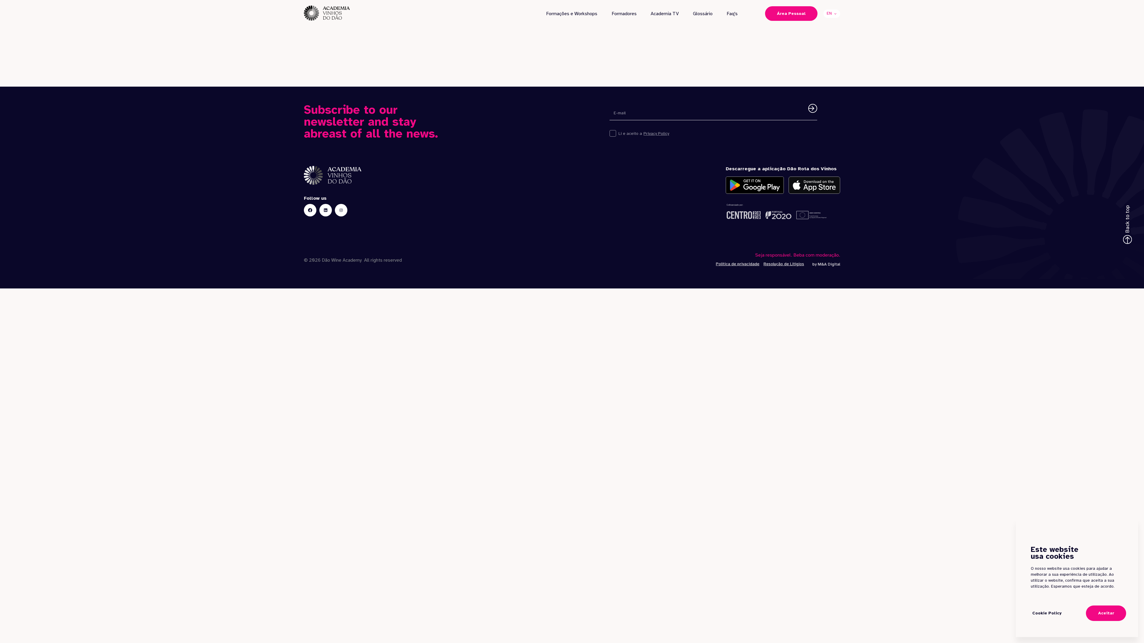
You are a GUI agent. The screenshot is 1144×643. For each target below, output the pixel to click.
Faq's (732, 14)
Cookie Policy (1046, 613)
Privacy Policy (656, 133)
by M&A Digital (826, 264)
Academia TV (665, 14)
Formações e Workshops (571, 14)
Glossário (703, 14)
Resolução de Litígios (784, 263)
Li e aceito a (630, 133)
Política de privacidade (737, 263)
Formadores (624, 14)
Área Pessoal (791, 13)
